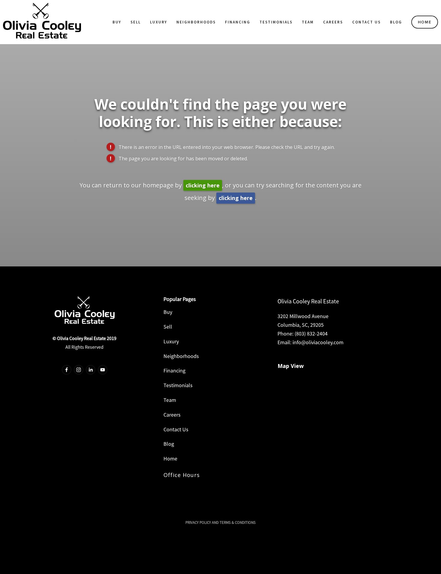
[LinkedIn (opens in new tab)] (90, 370)
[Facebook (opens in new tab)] (66, 370)
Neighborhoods (196, 22)
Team (308, 22)
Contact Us (366, 22)
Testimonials (276, 22)
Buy (116, 22)
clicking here (203, 185)
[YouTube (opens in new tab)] (102, 370)
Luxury (158, 22)
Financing (237, 22)
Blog (396, 22)
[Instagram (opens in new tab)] (78, 370)
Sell (135, 22)
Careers (333, 22)
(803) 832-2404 (311, 333)
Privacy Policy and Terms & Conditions (220, 522)
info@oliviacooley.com (318, 342)
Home (425, 22)
